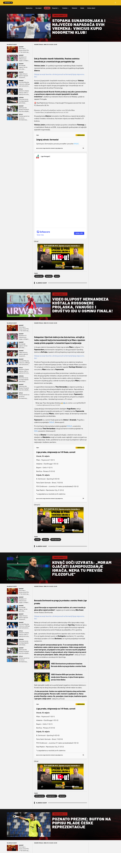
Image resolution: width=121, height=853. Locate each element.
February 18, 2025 (63, 112)
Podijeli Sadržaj (59, 15)
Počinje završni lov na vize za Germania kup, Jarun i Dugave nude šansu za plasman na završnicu (24, 118)
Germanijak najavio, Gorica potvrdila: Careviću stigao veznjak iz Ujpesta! (24, 67)
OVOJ (36, 431)
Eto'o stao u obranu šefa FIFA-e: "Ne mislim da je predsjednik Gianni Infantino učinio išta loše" (24, 50)
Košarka (21, 97)
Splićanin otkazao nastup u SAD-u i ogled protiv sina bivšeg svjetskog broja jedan (24, 92)
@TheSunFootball (47, 110)
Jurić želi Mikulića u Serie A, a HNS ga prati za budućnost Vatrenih (24, 84)
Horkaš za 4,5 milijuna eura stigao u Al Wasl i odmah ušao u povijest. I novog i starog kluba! (24, 58)
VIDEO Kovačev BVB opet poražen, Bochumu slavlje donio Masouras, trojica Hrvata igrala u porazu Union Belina (67, 677)
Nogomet (21, 46)
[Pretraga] (115, 2)
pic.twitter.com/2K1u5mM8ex (64, 110)
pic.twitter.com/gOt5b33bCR (75, 403)
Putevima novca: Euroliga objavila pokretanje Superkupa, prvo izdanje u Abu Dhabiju (23, 101)
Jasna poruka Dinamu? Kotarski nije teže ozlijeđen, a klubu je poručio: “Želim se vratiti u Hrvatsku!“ (24, 109)
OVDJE (51, 422)
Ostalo (21, 89)
